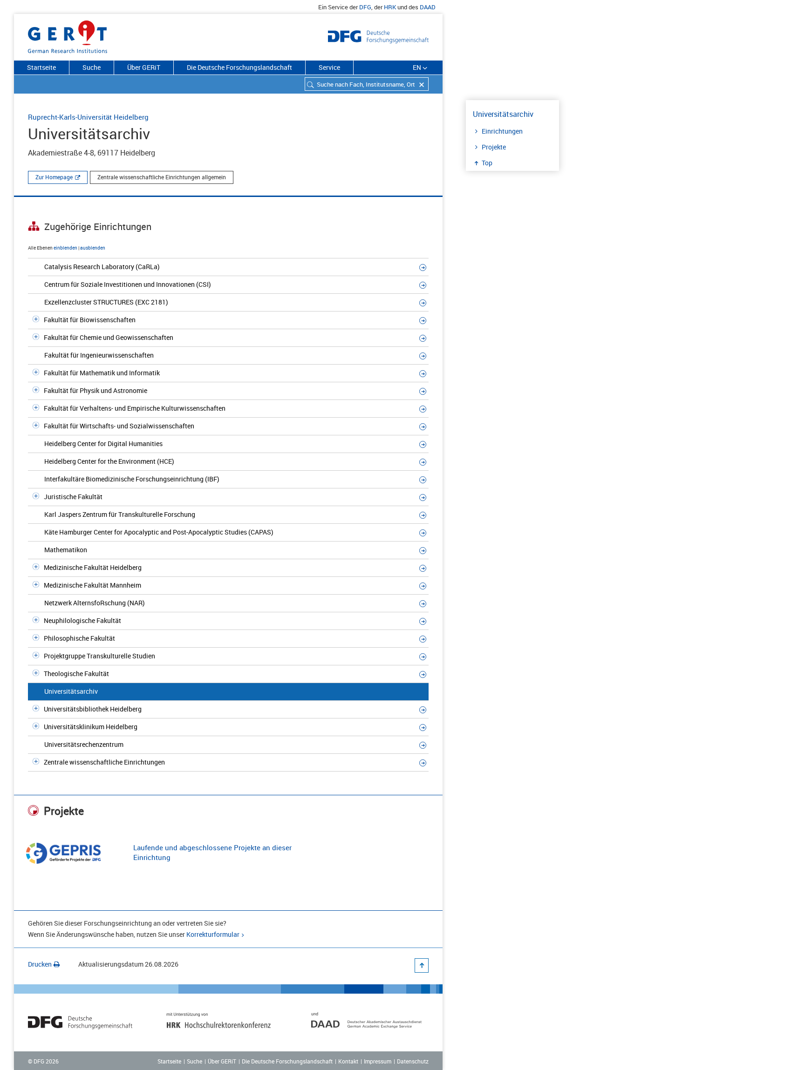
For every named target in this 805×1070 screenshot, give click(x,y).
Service (329, 67)
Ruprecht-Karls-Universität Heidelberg (88, 117)
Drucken (40, 964)
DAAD (428, 7)
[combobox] (367, 84)
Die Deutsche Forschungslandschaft (239, 67)
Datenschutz (413, 1061)
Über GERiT (143, 67)
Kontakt (348, 1061)
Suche (91, 67)
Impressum (377, 1061)
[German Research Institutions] (67, 35)
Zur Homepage (54, 177)
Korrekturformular (212, 934)
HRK (390, 7)
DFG (365, 7)
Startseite (41, 67)
